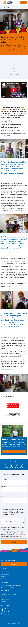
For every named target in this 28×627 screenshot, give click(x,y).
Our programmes (5, 574)
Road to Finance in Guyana (14, 61)
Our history (4, 571)
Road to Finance (5, 191)
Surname (3, 486)
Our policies (4, 578)
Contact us (4, 597)
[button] (17, 2)
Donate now (14, 564)
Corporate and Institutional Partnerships (11, 585)
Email (3, 497)
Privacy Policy (18, 623)
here (23, 534)
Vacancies (3, 576)
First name (4, 479)
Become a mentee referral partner (9, 587)
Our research (4, 601)
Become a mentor (5, 590)
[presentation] (13, 521)
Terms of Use (13, 623)
